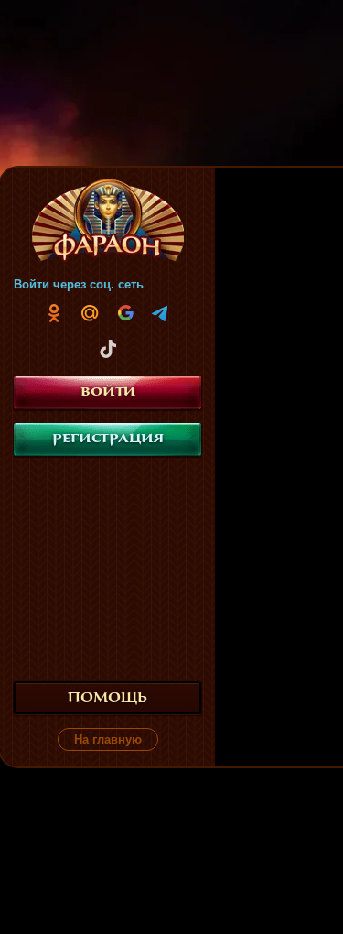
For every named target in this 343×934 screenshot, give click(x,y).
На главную (108, 739)
